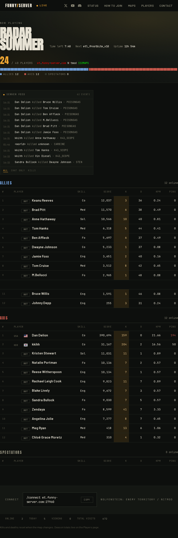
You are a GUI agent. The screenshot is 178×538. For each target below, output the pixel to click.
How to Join (113, 5)
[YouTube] (72, 5)
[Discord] (79, 5)
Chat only (18, 170)
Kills (32, 170)
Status (93, 5)
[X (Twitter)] (66, 5)
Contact (166, 5)
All (5, 170)
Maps (132, 5)
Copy (87, 499)
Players (147, 5)
